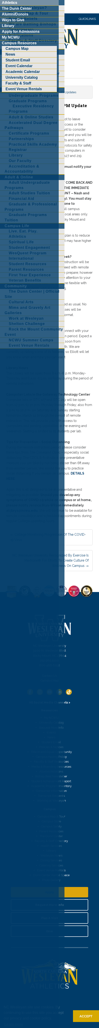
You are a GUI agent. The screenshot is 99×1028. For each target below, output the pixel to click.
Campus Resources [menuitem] (19, 43)
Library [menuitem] (8, 26)
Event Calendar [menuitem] (19, 66)
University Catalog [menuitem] (22, 77)
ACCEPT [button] (86, 1016)
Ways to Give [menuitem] (13, 20)
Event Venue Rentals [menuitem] (24, 89)
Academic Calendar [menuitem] (23, 72)
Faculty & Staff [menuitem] (18, 83)
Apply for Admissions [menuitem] (21, 31)
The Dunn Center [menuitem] (17, 8)
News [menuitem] (10, 54)
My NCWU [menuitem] (11, 37)
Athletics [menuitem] (9, 3)
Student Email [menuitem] (18, 60)
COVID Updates (65, 92)
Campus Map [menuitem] (17, 49)
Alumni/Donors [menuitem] (15, 14)
